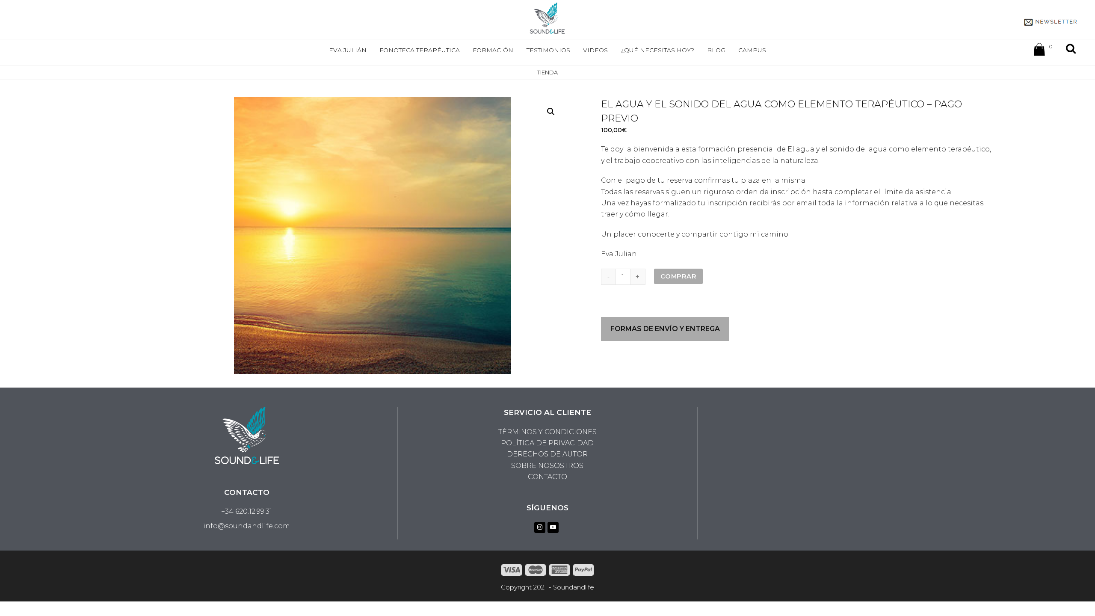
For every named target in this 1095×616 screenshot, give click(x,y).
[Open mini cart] (1039, 51)
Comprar (678, 276)
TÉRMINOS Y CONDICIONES (547, 432)
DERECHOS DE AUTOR (547, 454)
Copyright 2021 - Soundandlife (547, 587)
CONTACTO (547, 477)
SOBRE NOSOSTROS (547, 466)
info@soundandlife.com (246, 526)
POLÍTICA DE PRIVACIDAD (547, 443)
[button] (551, 111)
